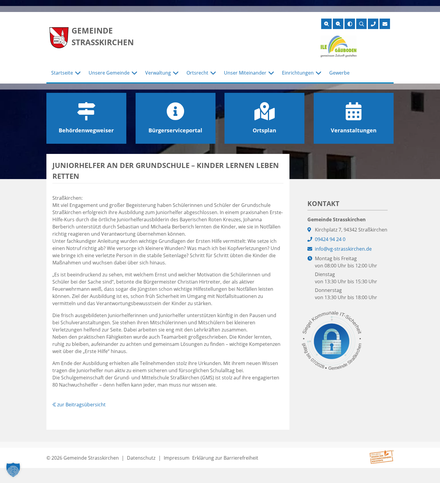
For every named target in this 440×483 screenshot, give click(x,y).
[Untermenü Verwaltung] (175, 73)
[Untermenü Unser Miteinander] (271, 73)
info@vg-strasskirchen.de (343, 249)
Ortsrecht (197, 72)
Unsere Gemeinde (109, 72)
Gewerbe (339, 72)
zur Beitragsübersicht (81, 404)
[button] (13, 470)
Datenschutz (141, 458)
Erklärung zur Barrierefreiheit (225, 458)
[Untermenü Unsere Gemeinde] (134, 73)
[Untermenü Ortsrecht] (213, 73)
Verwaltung (158, 72)
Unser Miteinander (245, 72)
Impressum (176, 458)
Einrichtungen (298, 72)
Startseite (62, 72)
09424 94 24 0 (330, 239)
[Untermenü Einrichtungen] (318, 73)
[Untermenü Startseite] (77, 73)
